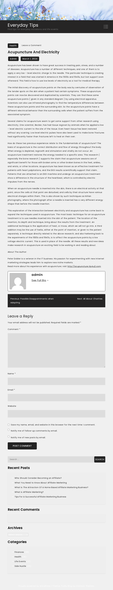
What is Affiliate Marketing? (29, 492)
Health (13, 45)
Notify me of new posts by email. (28, 437)
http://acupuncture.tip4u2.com (84, 266)
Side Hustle (20, 566)
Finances (19, 552)
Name (12, 373)
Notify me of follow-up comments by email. (34, 430)
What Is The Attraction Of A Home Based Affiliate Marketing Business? (51, 487)
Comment (14, 329)
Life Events (20, 561)
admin (13, 58)
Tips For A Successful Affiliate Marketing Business (40, 496)
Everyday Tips (23, 25)
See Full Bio (39, 280)
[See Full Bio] (47, 280)
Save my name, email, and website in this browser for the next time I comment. (53, 425)
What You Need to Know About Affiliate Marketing (41, 482)
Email (11, 389)
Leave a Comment (31, 45)
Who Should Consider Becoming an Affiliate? (38, 478)
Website (12, 406)
